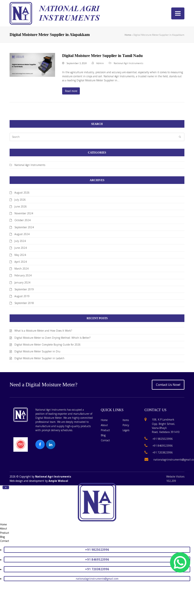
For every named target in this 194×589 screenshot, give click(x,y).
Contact (105, 440)
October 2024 (22, 220)
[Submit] (180, 136)
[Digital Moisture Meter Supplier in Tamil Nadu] (32, 64)
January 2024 (22, 282)
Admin (100, 63)
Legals (126, 430)
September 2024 (24, 227)
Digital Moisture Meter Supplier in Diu (37, 351)
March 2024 (21, 268)
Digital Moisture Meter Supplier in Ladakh (39, 358)
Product (105, 430)
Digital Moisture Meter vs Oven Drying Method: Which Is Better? (52, 337)
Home (128, 34)
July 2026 (20, 199)
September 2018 (24, 303)
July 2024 (20, 241)
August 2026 (22, 192)
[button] (177, 13)
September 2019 (24, 289)
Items (126, 420)
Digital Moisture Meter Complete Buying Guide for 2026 (47, 344)
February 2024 (23, 275)
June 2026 (20, 206)
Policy (126, 425)
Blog (103, 435)
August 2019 (22, 296)
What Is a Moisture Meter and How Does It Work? (43, 330)
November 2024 (23, 213)
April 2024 (20, 261)
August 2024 (22, 234)
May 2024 (20, 255)
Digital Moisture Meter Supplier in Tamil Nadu (102, 55)
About (104, 425)
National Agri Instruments (128, 63)
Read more (71, 91)
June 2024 (20, 248)
